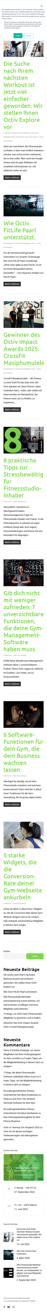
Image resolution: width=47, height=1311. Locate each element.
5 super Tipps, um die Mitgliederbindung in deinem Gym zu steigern (23, 1062)
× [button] (41, 5)
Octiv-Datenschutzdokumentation (17, 1298)
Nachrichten (20, 137)
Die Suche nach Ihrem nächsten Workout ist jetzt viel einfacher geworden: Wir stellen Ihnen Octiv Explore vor (23, 95)
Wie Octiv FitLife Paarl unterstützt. (20, 230)
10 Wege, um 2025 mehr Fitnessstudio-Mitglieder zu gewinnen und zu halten (23, 1016)
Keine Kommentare (19, 501)
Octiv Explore (33, 137)
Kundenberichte (9, 243)
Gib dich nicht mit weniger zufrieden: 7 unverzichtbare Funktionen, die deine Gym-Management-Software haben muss (24, 621)
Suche (7, 951)
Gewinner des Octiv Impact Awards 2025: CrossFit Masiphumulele (24, 348)
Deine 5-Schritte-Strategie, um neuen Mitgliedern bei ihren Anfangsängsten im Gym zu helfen (22, 1054)
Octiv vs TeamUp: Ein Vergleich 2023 (22, 1127)
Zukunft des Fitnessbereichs (21, 133)
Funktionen (7, 133)
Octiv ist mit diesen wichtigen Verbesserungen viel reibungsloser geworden (21, 1135)
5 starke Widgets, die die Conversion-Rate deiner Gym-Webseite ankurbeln (23, 876)
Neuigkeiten (27, 243)
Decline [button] (28, 36)
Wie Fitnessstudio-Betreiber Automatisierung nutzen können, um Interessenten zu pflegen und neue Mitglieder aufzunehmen (22, 1002)
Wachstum (35, 133)
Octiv (26, 137)
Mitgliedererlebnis (9, 137)
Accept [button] (18, 36)
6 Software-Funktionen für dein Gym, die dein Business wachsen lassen (23, 752)
